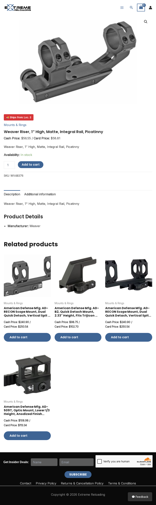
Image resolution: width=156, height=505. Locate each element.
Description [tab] (12, 194)
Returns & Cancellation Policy (82, 483)
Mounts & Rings (15, 125)
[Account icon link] (150, 7)
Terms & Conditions (122, 483)
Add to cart (31, 164)
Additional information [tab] (40, 194)
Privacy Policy (46, 483)
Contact (25, 483)
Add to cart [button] (18, 337)
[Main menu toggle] (122, 7)
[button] (131, 7)
